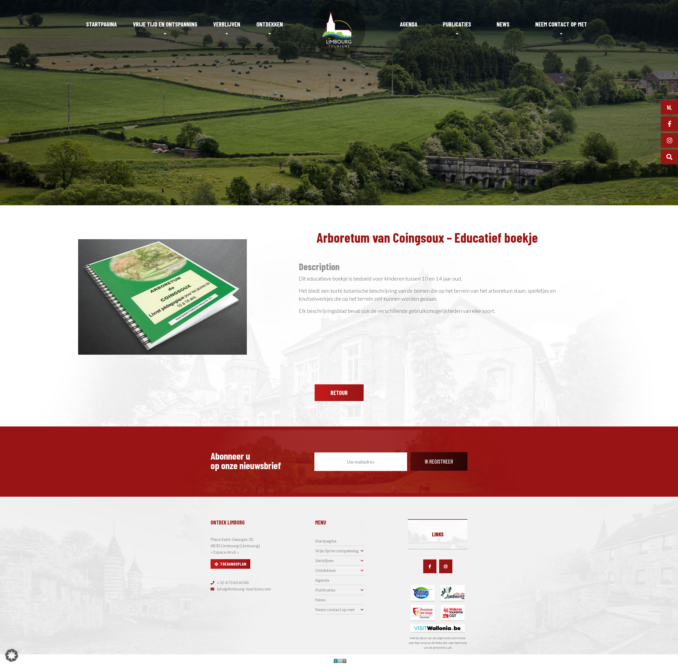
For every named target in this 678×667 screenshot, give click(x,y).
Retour (339, 392)
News (503, 24)
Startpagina (101, 24)
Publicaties (457, 24)
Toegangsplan (233, 563)
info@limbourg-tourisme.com (243, 588)
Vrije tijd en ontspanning (165, 24)
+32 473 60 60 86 (232, 582)
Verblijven (226, 24)
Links (438, 534)
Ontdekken (269, 24)
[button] (11, 655)
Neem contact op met (561, 24)
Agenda (408, 24)
